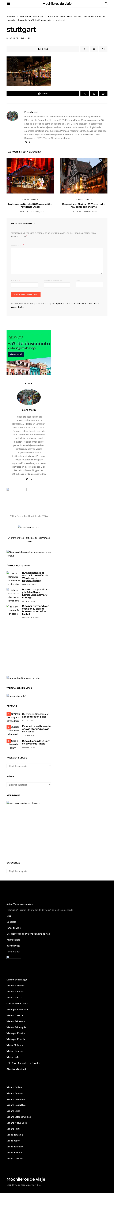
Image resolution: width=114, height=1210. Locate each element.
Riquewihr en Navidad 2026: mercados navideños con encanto (83, 205)
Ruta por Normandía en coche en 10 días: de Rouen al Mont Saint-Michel (35, 610)
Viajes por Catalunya (17, 1009)
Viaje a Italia (13, 1057)
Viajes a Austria (14, 997)
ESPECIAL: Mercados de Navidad (23, 1062)
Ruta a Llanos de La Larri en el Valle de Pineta (36, 742)
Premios (11, 909)
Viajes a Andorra (15, 991)
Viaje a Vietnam (15, 1158)
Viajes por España (16, 1033)
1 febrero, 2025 (29, 585)
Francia (34, 199)
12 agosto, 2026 (37, 212)
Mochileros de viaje (56, 4)
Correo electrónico (54, 280)
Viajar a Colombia (16, 1098)
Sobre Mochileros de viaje (20, 903)
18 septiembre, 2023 (30, 618)
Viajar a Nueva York (17, 1122)
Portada (11, 16)
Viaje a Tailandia (15, 1146)
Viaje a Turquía (14, 1152)
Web (78, 281)
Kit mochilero (13, 939)
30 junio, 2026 (28, 735)
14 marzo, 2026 (28, 747)
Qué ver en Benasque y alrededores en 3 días (35, 715)
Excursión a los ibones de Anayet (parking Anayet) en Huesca (36, 729)
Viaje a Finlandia (15, 1045)
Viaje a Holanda (15, 1051)
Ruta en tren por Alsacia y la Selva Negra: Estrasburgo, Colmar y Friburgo (36, 593)
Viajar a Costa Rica (16, 1104)
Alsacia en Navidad (16, 1068)
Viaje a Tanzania (15, 1134)
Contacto (11, 921)
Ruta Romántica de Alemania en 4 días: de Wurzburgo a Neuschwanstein (35, 576)
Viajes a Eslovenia (16, 1021)
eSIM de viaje (13, 945)
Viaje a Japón (13, 1140)
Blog (9, 915)
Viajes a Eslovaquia (16, 1027)
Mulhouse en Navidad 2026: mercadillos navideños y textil (30, 205)
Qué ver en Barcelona (17, 1003)
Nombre (15, 280)
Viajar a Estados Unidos (19, 1116)
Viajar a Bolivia (14, 1086)
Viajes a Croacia (15, 1015)
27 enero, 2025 (28, 601)
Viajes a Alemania (15, 985)
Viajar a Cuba (13, 1110)
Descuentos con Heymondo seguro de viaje (28, 933)
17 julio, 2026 (28, 720)
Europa (25, 199)
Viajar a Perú (13, 1128)
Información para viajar (31, 16)
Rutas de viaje (14, 927)
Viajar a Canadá (15, 1092)
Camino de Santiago (17, 979)
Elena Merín (26, 38)
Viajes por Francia (16, 1039)
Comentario (17, 245)
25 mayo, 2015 (12, 38)
